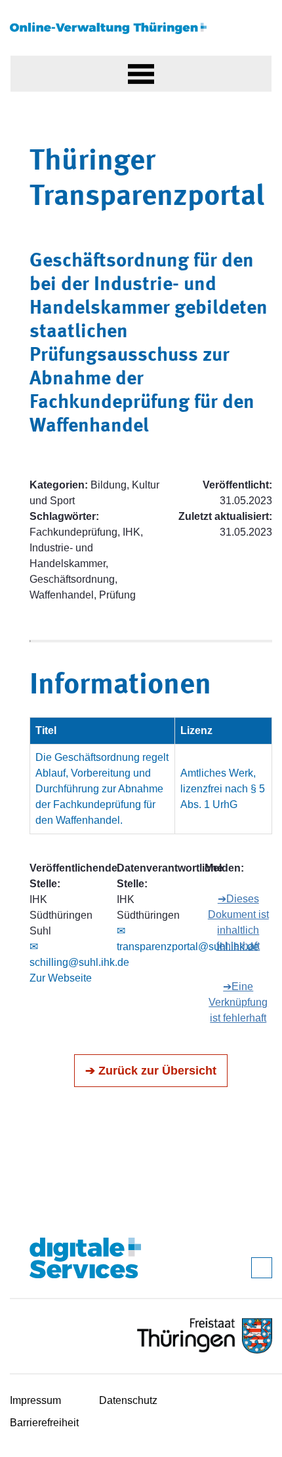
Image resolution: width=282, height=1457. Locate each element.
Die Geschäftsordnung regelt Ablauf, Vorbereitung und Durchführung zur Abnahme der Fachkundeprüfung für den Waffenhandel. (102, 789)
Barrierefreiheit (44, 1422)
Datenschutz (128, 1400)
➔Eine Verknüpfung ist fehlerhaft (238, 1002)
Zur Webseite (61, 978)
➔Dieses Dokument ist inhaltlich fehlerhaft (238, 922)
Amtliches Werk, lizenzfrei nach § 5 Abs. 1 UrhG (222, 788)
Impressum (35, 1400)
